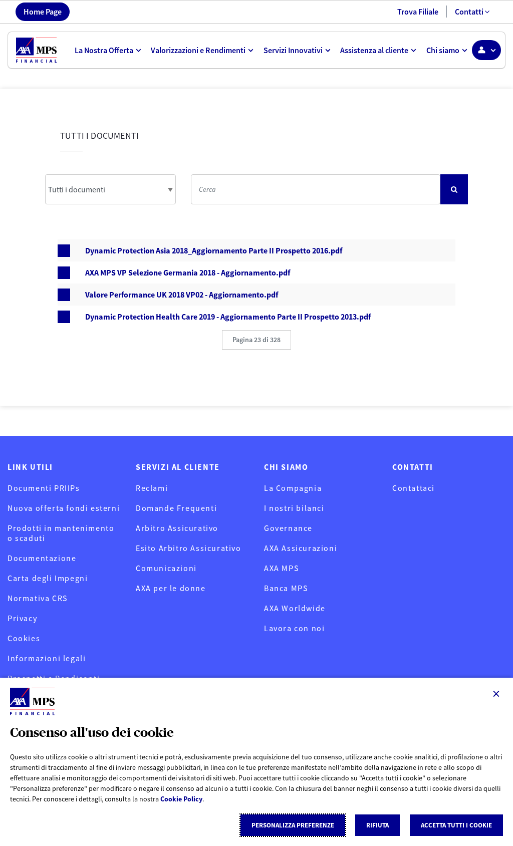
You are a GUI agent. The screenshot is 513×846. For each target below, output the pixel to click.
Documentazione (42, 558)
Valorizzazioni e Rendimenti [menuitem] (198, 50)
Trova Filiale (417, 12)
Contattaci (413, 488)
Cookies (24, 638)
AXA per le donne (171, 588)
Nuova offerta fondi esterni (64, 508)
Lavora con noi (294, 628)
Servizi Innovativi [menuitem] (293, 50)
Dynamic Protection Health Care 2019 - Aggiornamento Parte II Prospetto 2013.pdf (228, 317)
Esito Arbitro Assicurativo (188, 548)
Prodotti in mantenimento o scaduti (61, 533)
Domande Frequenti (176, 508)
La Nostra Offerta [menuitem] (104, 50)
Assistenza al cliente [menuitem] (374, 50)
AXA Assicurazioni (300, 548)
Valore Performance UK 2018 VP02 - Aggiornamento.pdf (181, 295)
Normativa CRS (38, 598)
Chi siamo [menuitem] (442, 50)
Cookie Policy (181, 798)
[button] (256, 340)
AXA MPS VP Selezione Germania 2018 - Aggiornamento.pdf (187, 272)
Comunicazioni (166, 568)
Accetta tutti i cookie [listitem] (456, 825)
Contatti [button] (469, 12)
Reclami (152, 488)
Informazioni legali (47, 658)
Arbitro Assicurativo (177, 528)
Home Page (43, 12)
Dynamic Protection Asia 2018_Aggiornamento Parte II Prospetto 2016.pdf (213, 250)
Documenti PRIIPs (44, 488)
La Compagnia (293, 488)
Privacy (22, 618)
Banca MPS (286, 588)
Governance (288, 528)
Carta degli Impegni (48, 578)
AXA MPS (281, 568)
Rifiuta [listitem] (377, 825)
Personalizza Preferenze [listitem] (292, 825)
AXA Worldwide (295, 608)
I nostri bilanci (294, 508)
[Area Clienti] (486, 50)
